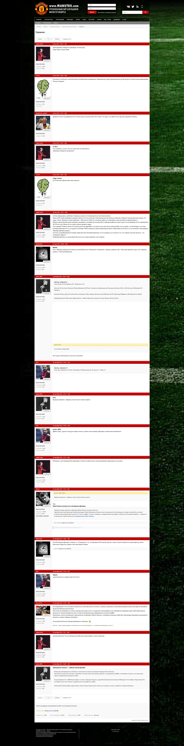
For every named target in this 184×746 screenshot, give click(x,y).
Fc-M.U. (38, 75)
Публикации (60, 19)
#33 (69, 425)
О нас (124, 19)
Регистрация (101, 12)
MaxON (56, 710)
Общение (117, 19)
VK (128, 6)
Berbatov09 (39, 244)
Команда (70, 19)
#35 (68, 489)
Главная (38, 19)
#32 (69, 394)
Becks (47, 710)
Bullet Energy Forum (143, 720)
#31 (69, 362)
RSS (137, 6)
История (91, 19)
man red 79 (59, 522)
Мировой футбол (55, 26)
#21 (66, 44)
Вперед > (57, 39)
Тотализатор (48, 19)
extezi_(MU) (39, 276)
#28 (66, 244)
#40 (69, 664)
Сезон (78, 19)
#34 (68, 457)
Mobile (142, 6)
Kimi (37, 362)
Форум (56, 23)
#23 (66, 113)
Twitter (133, 6)
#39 (68, 632)
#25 (66, 174)
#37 (69, 571)
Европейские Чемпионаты (69, 26)
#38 (69, 603)
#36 (69, 538)
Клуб (84, 19)
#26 (66, 212)
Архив (99, 19)
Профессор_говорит (41, 113)
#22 (66, 75)
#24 (66, 143)
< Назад (40, 39)
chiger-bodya (39, 44)
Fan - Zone (107, 19)
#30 (68, 276)
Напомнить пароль (111, 12)
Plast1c (38, 489)
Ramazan (96, 715)
